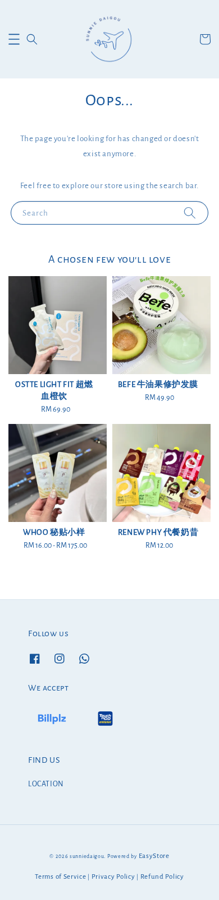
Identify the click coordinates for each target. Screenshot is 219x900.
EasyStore (154, 856)
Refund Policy (162, 876)
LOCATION (46, 784)
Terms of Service (60, 876)
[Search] (190, 212)
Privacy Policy (113, 876)
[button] (14, 39)
